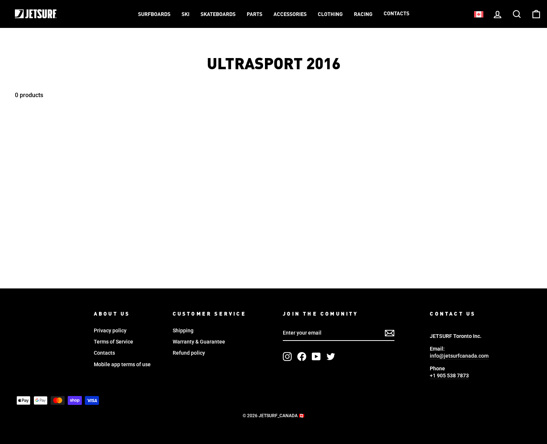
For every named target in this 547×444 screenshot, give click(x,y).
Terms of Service (113, 342)
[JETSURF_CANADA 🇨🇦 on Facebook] (301, 356)
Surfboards (154, 14)
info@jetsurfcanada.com (459, 356)
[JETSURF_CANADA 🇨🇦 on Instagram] (287, 356)
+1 (449, 375)
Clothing (330, 14)
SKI (185, 14)
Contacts (396, 13)
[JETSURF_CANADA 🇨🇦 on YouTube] (316, 356)
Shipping (183, 330)
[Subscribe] (389, 333)
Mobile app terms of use (122, 364)
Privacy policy (110, 330)
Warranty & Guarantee (199, 342)
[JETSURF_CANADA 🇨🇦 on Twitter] (330, 356)
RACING (363, 14)
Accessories (290, 14)
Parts (254, 14)
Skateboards (218, 14)
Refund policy (189, 353)
